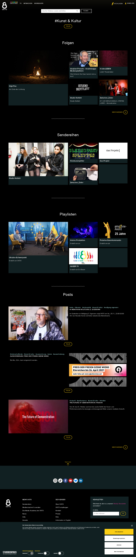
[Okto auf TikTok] (60, 480)
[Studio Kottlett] (38, 159)
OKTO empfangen (62, 507)
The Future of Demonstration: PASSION (86, 403)
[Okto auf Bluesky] (76, 480)
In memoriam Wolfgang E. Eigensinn (85, 309)
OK (123, 513)
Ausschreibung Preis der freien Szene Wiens (29, 356)
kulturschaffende (17, 354)
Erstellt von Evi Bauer (77, 269)
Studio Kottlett (76, 98)
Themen (86, 11)
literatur (78, 307)
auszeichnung (41, 354)
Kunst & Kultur (98, 307)
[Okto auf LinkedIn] (81, 480)
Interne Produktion (77, 240)
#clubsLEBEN (105, 69)
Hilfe (24, 517)
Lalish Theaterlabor (106, 72)
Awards (25, 520)
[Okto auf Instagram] (55, 480)
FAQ (57, 517)
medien (103, 400)
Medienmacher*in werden (31, 507)
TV (20, 3)
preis (50, 354)
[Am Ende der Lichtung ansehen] (38, 67)
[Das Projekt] (113, 151)
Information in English (63, 520)
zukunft (73, 400)
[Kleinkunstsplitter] (83, 151)
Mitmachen (28, 3)
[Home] (8, 507)
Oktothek (14, 3)
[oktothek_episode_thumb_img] (83, 58)
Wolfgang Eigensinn (111, 307)
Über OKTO (60, 504)
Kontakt (58, 510)
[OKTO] (4, 8)
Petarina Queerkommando (110, 240)
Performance (82, 400)
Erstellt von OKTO (15, 261)
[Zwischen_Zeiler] (83, 172)
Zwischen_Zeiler (106, 98)
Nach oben (68, 462)
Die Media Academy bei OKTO (33, 510)
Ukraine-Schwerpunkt (18, 258)
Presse (58, 514)
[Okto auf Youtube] (70, 480)
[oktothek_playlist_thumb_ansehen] (83, 230)
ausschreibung (59, 354)
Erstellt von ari (75, 243)
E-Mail (95, 510)
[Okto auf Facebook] (65, 480)
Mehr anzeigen (117, 112)
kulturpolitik (87, 307)
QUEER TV (74, 266)
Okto (71, 307)
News (24, 514)
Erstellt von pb (105, 243)
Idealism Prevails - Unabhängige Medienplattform (83, 70)
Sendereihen (26, 504)
